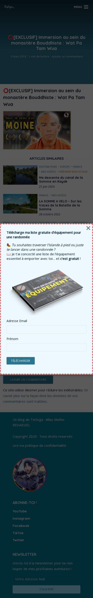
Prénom (12, 339)
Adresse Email (17, 321)
